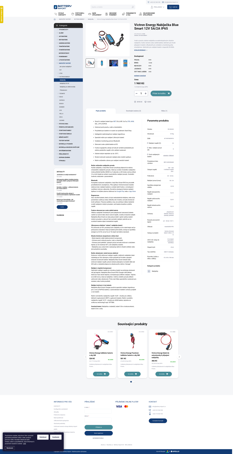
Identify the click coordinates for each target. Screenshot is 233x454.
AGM (132, 121)
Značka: (140, 35)
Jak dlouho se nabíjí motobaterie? (66, 174)
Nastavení (10, 448)
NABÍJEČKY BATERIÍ (65, 63)
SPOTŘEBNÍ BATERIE (65, 150)
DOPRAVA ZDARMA (64, 157)
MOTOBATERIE (63, 39)
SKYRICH (62, 100)
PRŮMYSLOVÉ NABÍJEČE (66, 127)
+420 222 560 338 (157, 410)
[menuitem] (62, 14)
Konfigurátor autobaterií (61, 409)
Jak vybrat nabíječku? (65, 66)
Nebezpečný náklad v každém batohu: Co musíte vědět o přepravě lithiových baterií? (68, 181)
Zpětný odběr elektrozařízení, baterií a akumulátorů (64, 433)
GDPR (55, 429)
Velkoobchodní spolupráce (61, 420)
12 (173, 143)
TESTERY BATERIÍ (64, 140)
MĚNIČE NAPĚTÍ (63, 137)
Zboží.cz (103, 445)
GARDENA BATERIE (64, 43)
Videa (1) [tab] (164, 111)
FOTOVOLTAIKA (63, 123)
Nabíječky (63, 80)
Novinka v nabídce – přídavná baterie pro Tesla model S (67, 187)
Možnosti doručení (140, 75)
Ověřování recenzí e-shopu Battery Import (65, 426)
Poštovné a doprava (59, 415)
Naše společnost (58, 417)
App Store (132, 191)
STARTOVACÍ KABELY (65, 130)
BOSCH (61, 103)
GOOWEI (61, 120)
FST (60, 70)
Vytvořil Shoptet (160, 451)
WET (114, 121)
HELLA (61, 113)
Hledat (133, 7)
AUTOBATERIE (63, 36)
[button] (131, 382)
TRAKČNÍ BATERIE (64, 46)
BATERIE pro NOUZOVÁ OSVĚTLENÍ (69, 147)
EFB (129, 121)
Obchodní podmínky (59, 423)
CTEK (60, 73)
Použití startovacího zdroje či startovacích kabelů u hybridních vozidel (68, 194)
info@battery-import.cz (159, 406)
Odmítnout (43, 437)
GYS (60, 110)
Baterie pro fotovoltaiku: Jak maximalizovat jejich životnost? (66, 200)
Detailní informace (140, 50)
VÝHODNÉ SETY (63, 29)
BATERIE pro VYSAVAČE (66, 144)
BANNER (61, 107)
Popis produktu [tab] (101, 111)
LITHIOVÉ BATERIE (64, 60)
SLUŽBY (61, 33)
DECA (61, 117)
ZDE (24, 444)
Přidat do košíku (159, 93)
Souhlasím (55, 437)
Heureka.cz (109, 445)
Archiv (62, 207)
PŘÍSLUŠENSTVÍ (64, 154)
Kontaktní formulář (158, 420)
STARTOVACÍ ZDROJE (65, 134)
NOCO (61, 97)
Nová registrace (98, 433)
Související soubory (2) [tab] (133, 111)
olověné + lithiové (168, 155)
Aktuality (56, 412)
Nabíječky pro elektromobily (67, 86)
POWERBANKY (63, 56)
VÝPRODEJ (62, 160)
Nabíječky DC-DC (64, 83)
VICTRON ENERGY (64, 76)
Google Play (120, 191)
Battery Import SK (119, 445)
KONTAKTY (57, 406)
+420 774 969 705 (157, 414)
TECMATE (62, 93)
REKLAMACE (128, 445)
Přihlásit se (99, 427)
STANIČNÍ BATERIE (64, 50)
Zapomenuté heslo (98, 438)
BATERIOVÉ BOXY (64, 53)
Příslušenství (63, 90)
